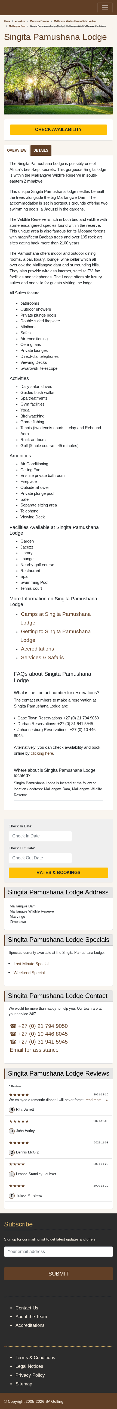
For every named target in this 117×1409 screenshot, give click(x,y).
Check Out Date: (22, 848)
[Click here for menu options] (5, 7)
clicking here (42, 753)
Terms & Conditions (35, 1357)
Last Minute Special (31, 964)
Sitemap (24, 1383)
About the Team (31, 1316)
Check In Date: (20, 826)
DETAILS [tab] (40, 150)
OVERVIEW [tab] (16, 150)
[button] (12, 80)
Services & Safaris (42, 657)
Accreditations (37, 649)
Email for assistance (34, 1050)
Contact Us (27, 1308)
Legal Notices (29, 1366)
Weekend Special (29, 973)
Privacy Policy (30, 1375)
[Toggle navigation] (105, 7)
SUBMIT (58, 1274)
